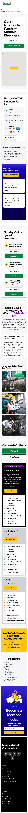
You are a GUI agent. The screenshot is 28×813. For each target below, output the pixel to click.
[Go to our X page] (19, 754)
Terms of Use (5, 776)
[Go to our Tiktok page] (12, 758)
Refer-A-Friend (6, 769)
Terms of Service (6, 801)
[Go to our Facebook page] (6, 754)
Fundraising (5, 774)
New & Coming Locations (9, 781)
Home (4, 9)
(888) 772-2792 (17, 115)
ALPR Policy (5, 796)
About (3, 789)
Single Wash (14, 457)
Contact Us (6, 762)
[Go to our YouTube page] (14, 754)
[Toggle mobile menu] (24, 3)
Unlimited (14, 451)
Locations (11, 8)
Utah (18, 8)
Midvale (3, 11)
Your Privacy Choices (8, 799)
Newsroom (5, 791)
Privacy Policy (6, 794)
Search (14, 732)
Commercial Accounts (8, 779)
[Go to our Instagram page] (10, 754)
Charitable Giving (7, 771)
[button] (14, 68)
